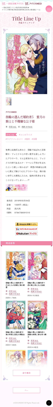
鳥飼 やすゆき (27, 126)
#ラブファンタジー (14, 139)
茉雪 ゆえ (13, 126)
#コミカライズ (25, 134)
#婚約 (27, 139)
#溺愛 (34, 139)
